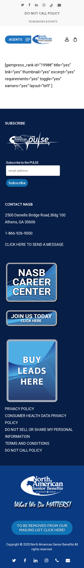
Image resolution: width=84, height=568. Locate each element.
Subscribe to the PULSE (22, 162)
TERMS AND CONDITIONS (27, 443)
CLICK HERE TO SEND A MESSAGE (34, 244)
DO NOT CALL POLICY (42, 13)
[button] (19, 39)
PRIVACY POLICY (19, 408)
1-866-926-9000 (19, 233)
